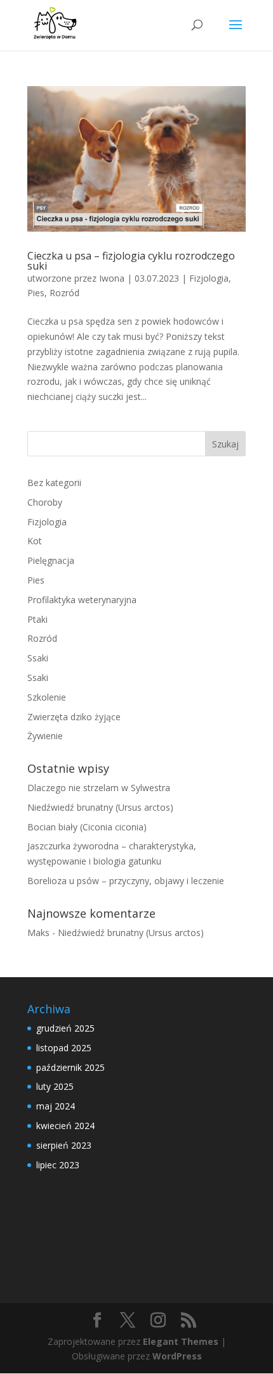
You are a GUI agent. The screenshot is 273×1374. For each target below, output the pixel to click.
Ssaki (37, 658)
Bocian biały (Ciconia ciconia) (87, 827)
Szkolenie (46, 697)
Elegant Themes (180, 1341)
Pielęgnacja (50, 560)
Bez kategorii (54, 483)
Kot (34, 541)
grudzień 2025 (65, 1028)
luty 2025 (55, 1086)
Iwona (111, 278)
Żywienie (45, 736)
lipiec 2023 (57, 1165)
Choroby (44, 502)
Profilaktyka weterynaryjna (81, 600)
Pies (35, 293)
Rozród (64, 293)
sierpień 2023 (63, 1145)
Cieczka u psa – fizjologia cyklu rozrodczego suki (131, 261)
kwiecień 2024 (65, 1126)
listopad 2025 (63, 1048)
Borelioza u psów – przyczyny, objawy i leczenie (125, 881)
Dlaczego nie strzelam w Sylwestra (98, 788)
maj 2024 (55, 1106)
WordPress (177, 1356)
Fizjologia (209, 278)
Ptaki (37, 619)
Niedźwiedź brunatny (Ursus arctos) (100, 807)
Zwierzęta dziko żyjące (74, 717)
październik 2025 (70, 1067)
